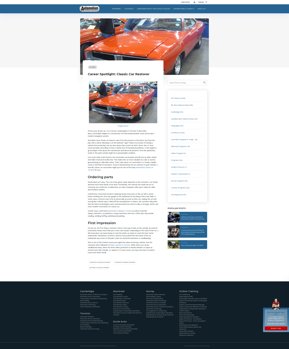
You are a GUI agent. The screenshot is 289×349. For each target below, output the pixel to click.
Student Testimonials (179, 174)
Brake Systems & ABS (186, 297)
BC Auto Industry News (180, 105)
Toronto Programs (178, 188)
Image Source (123, 126)
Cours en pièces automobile (122, 331)
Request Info (276, 328)
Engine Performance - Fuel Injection (190, 319)
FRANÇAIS (201, 2)
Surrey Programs (177, 181)
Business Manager (86, 327)
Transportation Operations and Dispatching (94, 323)
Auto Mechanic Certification (122, 299)
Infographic (175, 126)
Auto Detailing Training (153, 297)
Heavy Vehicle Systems (186, 331)
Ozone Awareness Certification (90, 307)
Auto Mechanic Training (120, 307)
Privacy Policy (112, 346)
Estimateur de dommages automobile (125, 329)
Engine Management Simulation (189, 317)
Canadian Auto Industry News (182, 119)
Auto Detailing (84, 301)
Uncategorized (177, 194)
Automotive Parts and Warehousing (91, 321)
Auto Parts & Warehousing (154, 299)
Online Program (177, 153)
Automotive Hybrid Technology (156, 301)
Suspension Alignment (186, 335)
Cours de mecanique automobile (123, 325)
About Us (201, 9)
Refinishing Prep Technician (155, 317)
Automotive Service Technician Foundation (93, 294)
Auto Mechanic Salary (120, 305)
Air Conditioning (184, 294)
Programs (116, 9)
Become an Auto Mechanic (121, 309)
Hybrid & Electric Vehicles (187, 333)
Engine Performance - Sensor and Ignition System (192, 322)
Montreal (184, 214)
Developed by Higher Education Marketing (196, 346)
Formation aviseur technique (122, 327)
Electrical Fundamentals (186, 315)
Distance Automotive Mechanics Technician (193, 307)
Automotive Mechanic (87, 317)
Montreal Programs (178, 146)
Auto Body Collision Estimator (155, 294)
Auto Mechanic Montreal (121, 303)
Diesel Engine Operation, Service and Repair (193, 299)
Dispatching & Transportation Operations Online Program (192, 310)
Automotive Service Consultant (156, 303)
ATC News (92, 67)
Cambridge (175, 112)
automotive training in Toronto (120, 211)
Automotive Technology (87, 305)
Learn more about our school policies (153, 9)
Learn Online (185, 2)
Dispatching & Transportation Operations (126, 311)
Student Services (177, 167)
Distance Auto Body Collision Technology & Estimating (193, 302)
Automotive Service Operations (90, 297)
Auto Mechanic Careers (120, 297)
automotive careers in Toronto (100, 262)
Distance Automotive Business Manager (192, 305)
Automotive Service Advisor (89, 303)
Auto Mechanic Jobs (119, 301)
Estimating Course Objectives (188, 325)
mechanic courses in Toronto (119, 245)
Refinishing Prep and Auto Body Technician (160, 315)
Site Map (104, 346)
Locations (129, 9)
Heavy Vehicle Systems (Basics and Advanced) (190, 328)
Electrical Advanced (185, 313)
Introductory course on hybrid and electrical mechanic (127, 314)
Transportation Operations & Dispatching (93, 299)
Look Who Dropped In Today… (183, 139)
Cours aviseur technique (121, 333)
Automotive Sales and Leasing (89, 329)
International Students (184, 9)
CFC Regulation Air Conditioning (156, 311)
